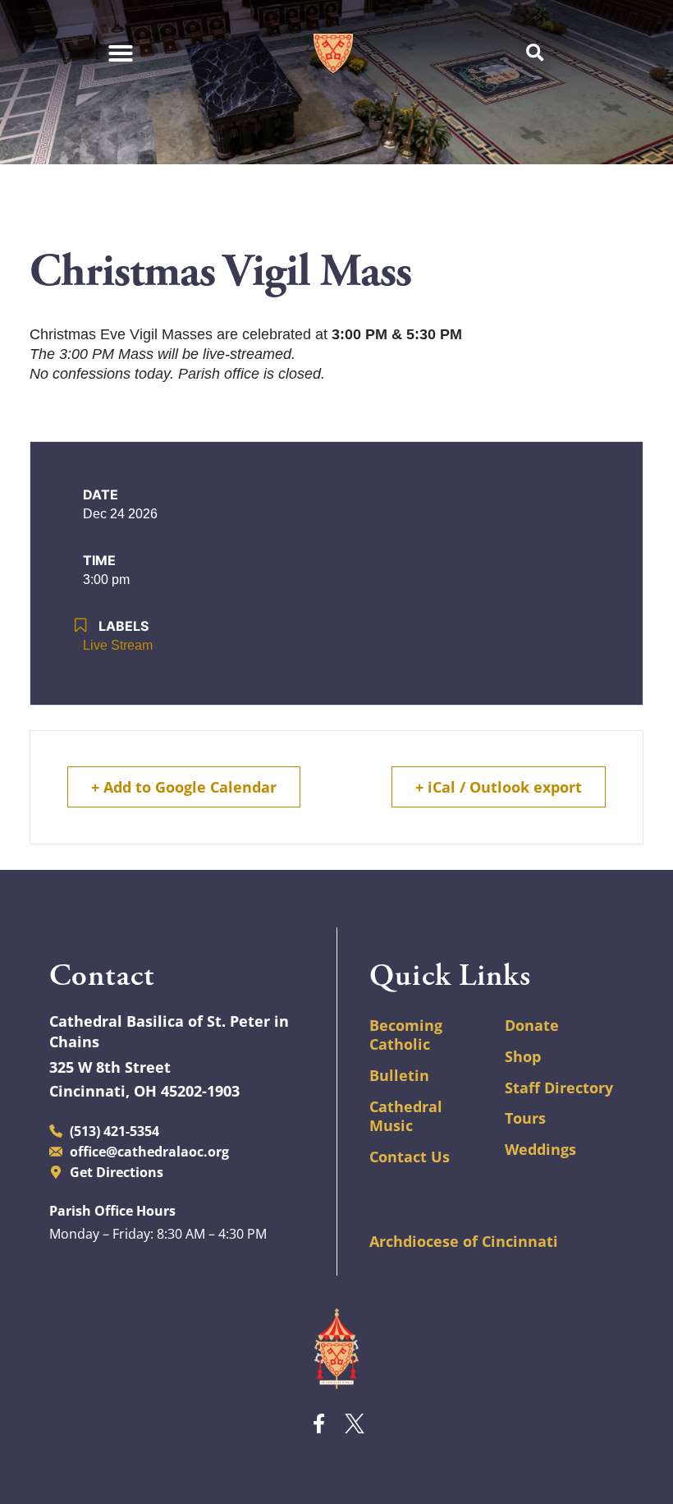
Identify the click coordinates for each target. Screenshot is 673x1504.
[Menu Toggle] (121, 53)
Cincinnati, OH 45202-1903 (144, 1091)
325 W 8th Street (110, 1067)
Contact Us (409, 1156)
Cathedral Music (405, 1116)
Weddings (540, 1149)
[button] (535, 54)
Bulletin (399, 1075)
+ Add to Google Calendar (184, 787)
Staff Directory (559, 1087)
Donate (532, 1025)
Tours (525, 1118)
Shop (523, 1056)
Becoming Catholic (405, 1034)
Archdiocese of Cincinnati (463, 1241)
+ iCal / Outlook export (498, 787)
